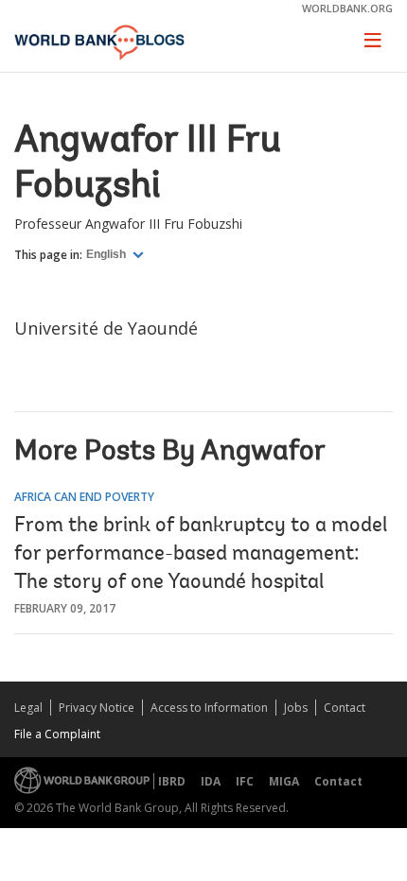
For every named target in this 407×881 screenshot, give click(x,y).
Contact (344, 708)
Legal (28, 708)
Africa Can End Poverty (84, 497)
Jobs (296, 708)
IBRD (172, 781)
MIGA (284, 781)
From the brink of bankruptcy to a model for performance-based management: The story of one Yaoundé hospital (200, 555)
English (107, 254)
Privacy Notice (96, 708)
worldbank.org (347, 8)
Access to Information (209, 708)
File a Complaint (57, 734)
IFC (245, 781)
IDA (211, 781)
